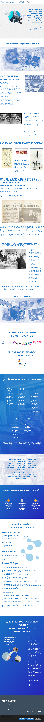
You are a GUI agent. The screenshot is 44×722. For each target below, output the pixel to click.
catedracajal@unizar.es (9, 705)
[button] (22, 59)
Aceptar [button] (22, 718)
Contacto (29, 2)
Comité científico (30, 1)
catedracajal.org (10, 709)
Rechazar (30, 718)
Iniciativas (22, 1)
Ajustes (38, 718)
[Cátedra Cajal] (7, 2)
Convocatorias (22, 2)
